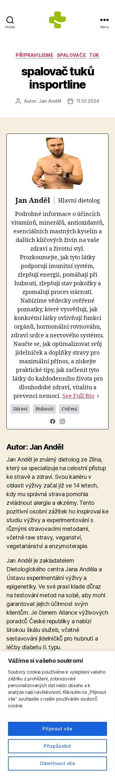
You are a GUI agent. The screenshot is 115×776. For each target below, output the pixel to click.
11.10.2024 (87, 101)
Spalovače (71, 55)
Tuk (94, 55)
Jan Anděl (50, 101)
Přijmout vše (57, 728)
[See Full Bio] (98, 396)
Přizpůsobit (57, 746)
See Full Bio (78, 396)
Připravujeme (34, 55)
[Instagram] (62, 421)
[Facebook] (53, 421)
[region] (57, 713)
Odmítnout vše (57, 763)
